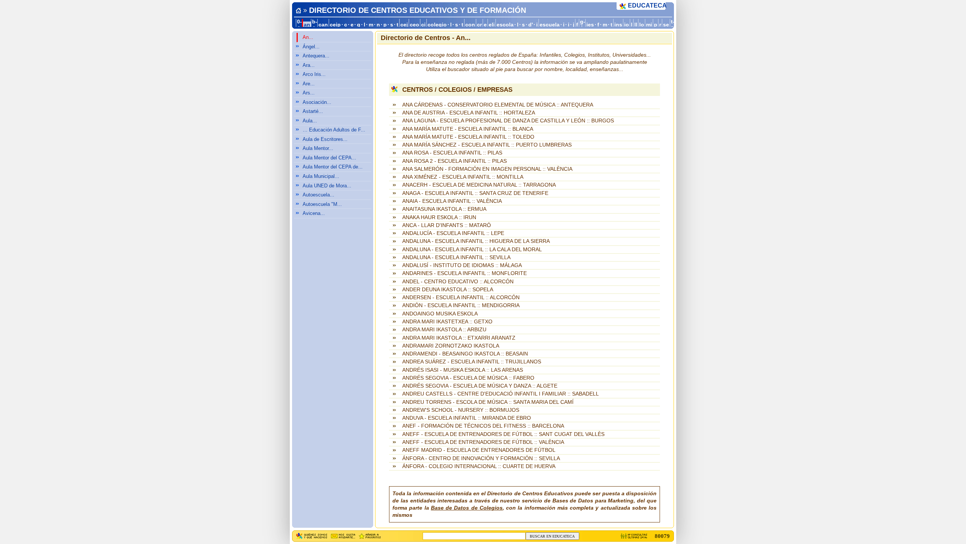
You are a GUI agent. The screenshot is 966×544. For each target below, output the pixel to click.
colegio (437, 25)
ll (635, 25)
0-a (299, 24)
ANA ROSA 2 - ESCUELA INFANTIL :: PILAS (454, 161)
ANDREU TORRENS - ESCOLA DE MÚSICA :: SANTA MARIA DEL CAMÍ (488, 402)
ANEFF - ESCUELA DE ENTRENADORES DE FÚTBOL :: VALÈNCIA (483, 442)
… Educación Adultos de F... (334, 130)
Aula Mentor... (318, 148)
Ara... (309, 65)
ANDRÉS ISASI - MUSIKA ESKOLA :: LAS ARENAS (462, 370)
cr (479, 25)
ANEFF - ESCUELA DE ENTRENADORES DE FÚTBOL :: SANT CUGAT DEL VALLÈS (503, 434)
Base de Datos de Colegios (467, 508)
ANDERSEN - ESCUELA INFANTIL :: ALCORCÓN (461, 297)
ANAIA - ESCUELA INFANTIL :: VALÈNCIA (452, 201)
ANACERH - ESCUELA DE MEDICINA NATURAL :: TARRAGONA (479, 185)
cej (404, 25)
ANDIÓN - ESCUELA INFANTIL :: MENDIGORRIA (461, 305)
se (666, 25)
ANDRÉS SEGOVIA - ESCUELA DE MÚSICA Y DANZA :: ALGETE (479, 386)
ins (618, 25)
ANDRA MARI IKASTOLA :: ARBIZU (444, 329)
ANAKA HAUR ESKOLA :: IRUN (439, 217)
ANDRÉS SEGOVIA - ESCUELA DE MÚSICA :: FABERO (468, 378)
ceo (414, 25)
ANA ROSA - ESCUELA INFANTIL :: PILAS (452, 153)
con (470, 25)
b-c (314, 24)
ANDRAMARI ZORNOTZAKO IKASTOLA (450, 346)
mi (649, 25)
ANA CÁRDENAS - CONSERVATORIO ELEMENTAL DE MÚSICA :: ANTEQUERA (497, 105)
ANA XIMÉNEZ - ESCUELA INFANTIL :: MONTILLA (462, 177)
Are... (309, 84)
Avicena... (314, 213)
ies (590, 25)
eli (492, 25)
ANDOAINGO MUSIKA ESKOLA (440, 314)
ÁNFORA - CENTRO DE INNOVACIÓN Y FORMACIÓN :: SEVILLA (481, 458)
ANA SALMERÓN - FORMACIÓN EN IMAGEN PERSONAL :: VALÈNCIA (487, 169)
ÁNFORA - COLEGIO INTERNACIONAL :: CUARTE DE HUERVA (478, 466)
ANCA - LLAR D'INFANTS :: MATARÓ (446, 225)
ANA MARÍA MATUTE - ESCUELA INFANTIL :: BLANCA (467, 129)
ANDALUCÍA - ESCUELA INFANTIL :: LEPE (453, 233)
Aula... (310, 121)
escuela (550, 25)
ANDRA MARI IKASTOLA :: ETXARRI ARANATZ (458, 338)
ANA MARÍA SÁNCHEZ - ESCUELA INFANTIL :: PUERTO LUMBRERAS (487, 145)
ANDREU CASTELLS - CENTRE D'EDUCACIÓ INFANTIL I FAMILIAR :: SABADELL (500, 394)
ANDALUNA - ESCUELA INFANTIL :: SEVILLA (456, 257)
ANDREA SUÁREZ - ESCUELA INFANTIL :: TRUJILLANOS (471, 362)
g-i (582, 24)
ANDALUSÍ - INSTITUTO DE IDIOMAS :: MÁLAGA (462, 265)
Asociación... (317, 102)
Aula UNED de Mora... (327, 186)
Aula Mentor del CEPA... (329, 158)
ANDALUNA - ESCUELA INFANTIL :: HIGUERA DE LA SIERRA (476, 241)
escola (505, 25)
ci (423, 25)
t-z (673, 24)
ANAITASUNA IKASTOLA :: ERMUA (444, 209)
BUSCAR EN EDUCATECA (552, 536)
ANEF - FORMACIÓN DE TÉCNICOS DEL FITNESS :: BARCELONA (483, 426)
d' (530, 25)
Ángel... (311, 46)
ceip (335, 25)
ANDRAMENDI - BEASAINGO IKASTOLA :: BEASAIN (465, 354)
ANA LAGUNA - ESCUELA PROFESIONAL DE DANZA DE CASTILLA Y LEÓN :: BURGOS (508, 121)
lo (641, 25)
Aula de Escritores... (325, 139)
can (323, 25)
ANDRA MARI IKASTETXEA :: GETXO (447, 322)
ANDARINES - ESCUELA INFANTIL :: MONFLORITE (464, 273)
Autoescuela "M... (322, 204)
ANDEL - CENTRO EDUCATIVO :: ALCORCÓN (458, 281)
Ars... (309, 93)
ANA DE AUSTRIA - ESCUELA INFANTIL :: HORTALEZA (468, 113)
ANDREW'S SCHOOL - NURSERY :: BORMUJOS (460, 410)
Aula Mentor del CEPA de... (333, 167)
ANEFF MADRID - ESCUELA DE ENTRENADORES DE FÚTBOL (478, 450)
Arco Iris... (314, 74)
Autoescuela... (318, 195)
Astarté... (313, 111)
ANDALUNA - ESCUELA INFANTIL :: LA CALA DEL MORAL (472, 249)
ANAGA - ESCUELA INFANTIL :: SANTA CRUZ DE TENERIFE (475, 193)
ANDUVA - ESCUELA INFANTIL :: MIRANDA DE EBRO (466, 418)
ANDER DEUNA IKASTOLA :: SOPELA (447, 289)
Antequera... (316, 56)
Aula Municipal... (321, 176)
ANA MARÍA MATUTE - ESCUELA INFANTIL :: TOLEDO (468, 137)
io (626, 25)
